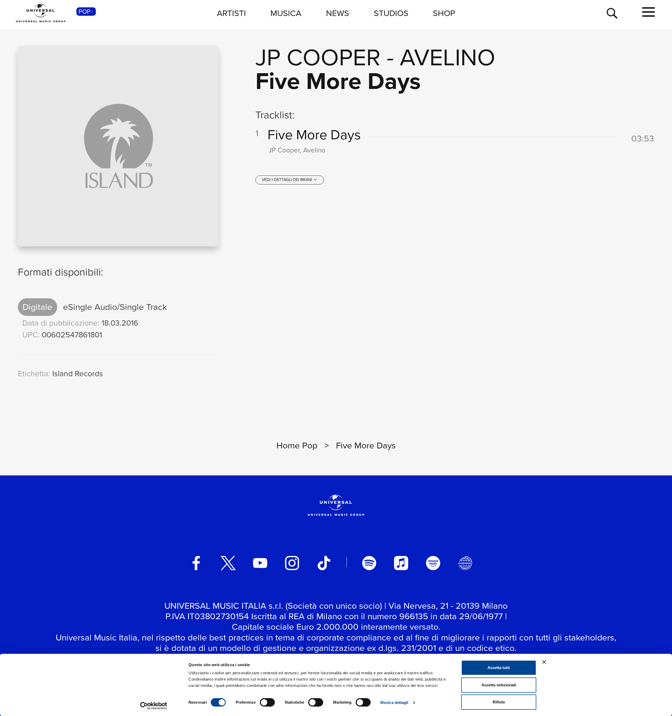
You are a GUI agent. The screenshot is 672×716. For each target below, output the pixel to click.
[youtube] (260, 563)
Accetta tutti (498, 667)
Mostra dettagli (394, 702)
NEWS (337, 13)
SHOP (444, 13)
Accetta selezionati (498, 685)
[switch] (267, 702)
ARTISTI (231, 13)
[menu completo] (648, 12)
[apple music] (401, 563)
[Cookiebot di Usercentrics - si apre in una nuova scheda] (154, 706)
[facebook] (196, 563)
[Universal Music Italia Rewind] (465, 563)
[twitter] (228, 563)
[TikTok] (323, 563)
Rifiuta (499, 702)
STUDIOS (391, 13)
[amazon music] (433, 563)
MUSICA (285, 13)
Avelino (447, 57)
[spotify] (369, 563)
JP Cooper (318, 57)
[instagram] (292, 563)
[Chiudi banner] (544, 662)
